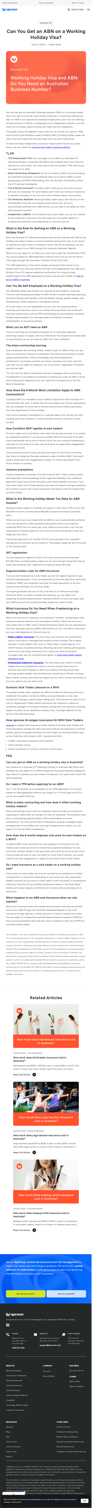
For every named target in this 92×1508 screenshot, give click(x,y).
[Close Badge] (24, 1492)
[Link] (9, 9)
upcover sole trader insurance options (51, 147)
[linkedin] (7, 1324)
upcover (10, 725)
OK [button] (84, 1501)
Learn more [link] (16, 1502)
